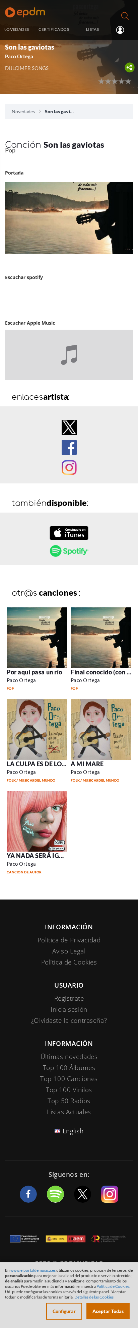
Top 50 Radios (69, 1101)
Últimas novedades (69, 1056)
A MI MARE (87, 764)
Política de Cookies (69, 962)
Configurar (64, 1311)
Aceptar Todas (108, 1311)
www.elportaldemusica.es (33, 1270)
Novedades (23, 111)
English (73, 1131)
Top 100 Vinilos (69, 1089)
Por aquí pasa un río (34, 672)
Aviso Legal (68, 951)
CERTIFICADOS (54, 29)
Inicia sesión (123, 29)
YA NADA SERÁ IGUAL (39, 855)
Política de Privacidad (69, 940)
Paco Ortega (21, 680)
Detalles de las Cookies (94, 1297)
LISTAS (92, 29)
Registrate (69, 998)
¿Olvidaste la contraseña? (69, 1020)
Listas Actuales (69, 1112)
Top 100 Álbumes (69, 1067)
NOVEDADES (16, 29)
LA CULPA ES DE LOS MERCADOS (54, 764)
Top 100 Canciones (69, 1078)
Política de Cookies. (113, 1286)
